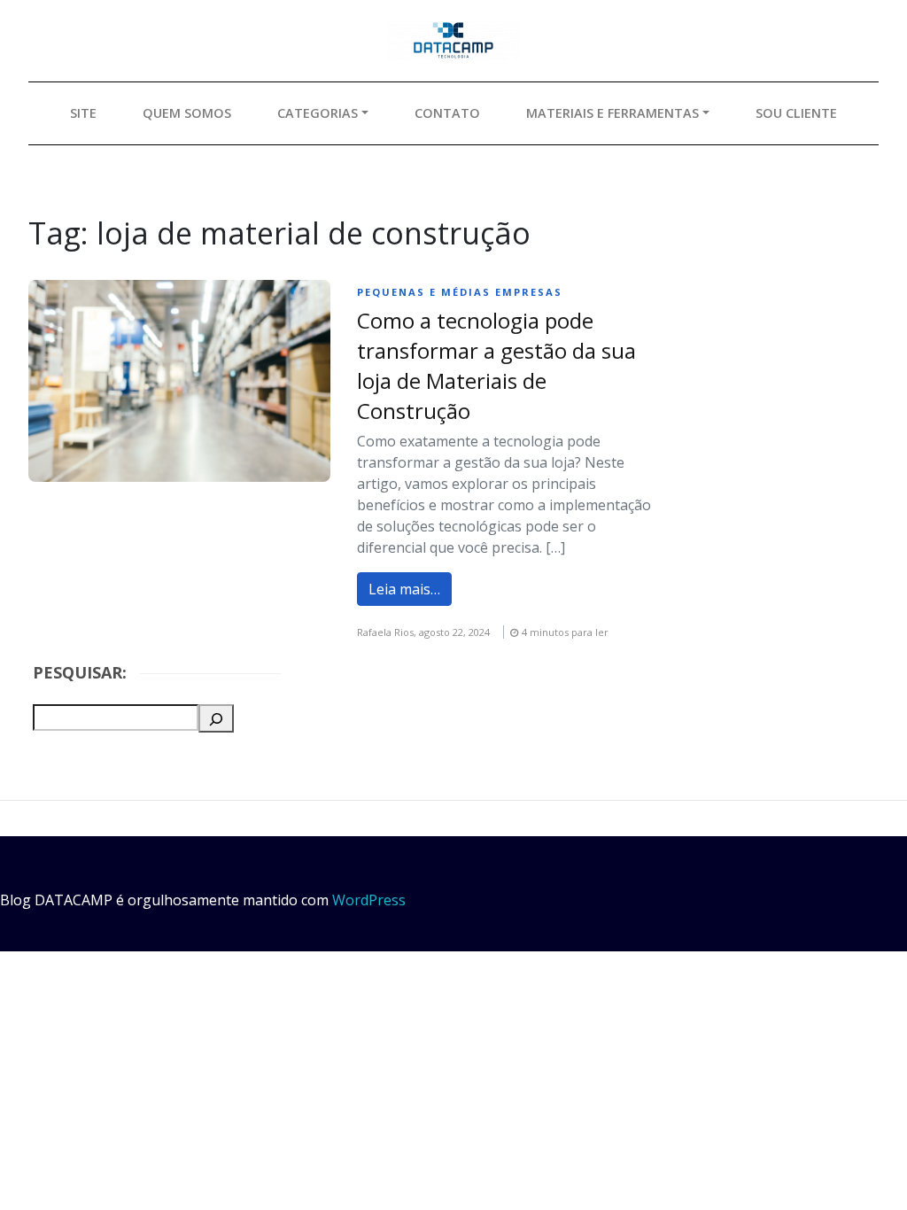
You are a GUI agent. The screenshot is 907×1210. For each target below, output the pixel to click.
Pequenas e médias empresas (459, 292)
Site (83, 113)
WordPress (369, 900)
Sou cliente (796, 113)
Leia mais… (404, 589)
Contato (447, 113)
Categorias (317, 113)
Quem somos (187, 113)
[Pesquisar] (216, 718)
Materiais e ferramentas (612, 113)
